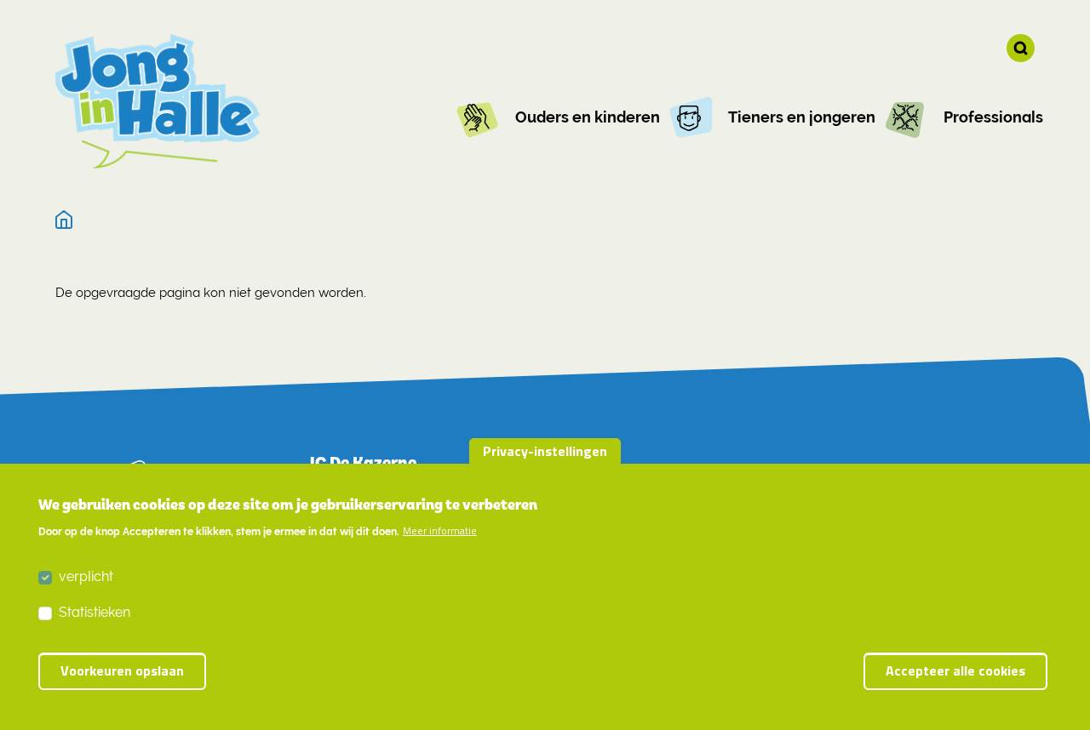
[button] (1021, 48)
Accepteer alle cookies (955, 671)
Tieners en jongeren (801, 117)
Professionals (993, 117)
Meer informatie (440, 531)
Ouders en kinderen (587, 117)
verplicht (86, 576)
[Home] (64, 220)
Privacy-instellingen (545, 451)
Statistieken (94, 612)
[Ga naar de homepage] (157, 101)
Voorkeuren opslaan (122, 671)
